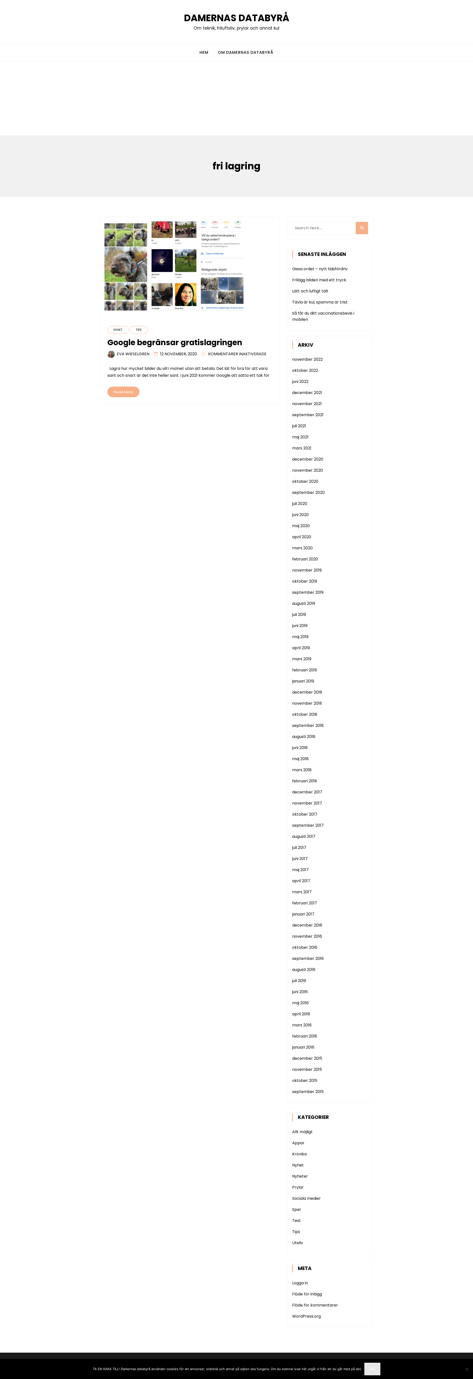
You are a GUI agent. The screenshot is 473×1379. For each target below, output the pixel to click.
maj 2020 (301, 526)
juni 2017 (300, 858)
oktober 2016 (304, 947)
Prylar (298, 1187)
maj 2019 (300, 637)
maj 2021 (300, 437)
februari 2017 (304, 903)
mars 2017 (302, 892)
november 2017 (307, 803)
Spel (296, 1209)
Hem (204, 52)
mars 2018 (302, 770)
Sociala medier (306, 1198)
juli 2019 (299, 614)
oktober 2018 (304, 714)
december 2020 (307, 459)
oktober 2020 (305, 481)
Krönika (299, 1154)
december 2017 (307, 792)
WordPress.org (306, 1316)
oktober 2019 (304, 581)
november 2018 (307, 703)
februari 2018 (304, 781)
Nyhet (118, 330)
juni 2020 (300, 515)
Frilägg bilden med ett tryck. (319, 280)
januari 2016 (303, 1047)
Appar (298, 1143)
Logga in (300, 1283)
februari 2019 (304, 670)
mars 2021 (301, 448)
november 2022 (307, 359)
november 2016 (307, 936)
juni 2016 (300, 992)
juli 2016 (299, 981)
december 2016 (307, 925)
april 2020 (301, 537)
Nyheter (300, 1176)
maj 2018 (300, 759)
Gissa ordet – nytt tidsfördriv (320, 269)
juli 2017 (299, 847)
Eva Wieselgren (133, 354)
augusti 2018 (303, 736)
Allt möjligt (302, 1132)
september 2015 (308, 1091)
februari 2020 (305, 559)
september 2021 (307, 415)
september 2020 (308, 492)
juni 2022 (300, 381)
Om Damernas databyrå (245, 52)
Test (296, 1220)
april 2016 (301, 1014)
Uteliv (297, 1243)
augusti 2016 (303, 969)
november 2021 (307, 404)
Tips (139, 330)
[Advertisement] (236, 98)
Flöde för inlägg (307, 1294)
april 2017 (301, 881)
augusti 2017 (303, 836)
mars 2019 (301, 659)
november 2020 (307, 470)
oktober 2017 (304, 814)
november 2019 (307, 570)
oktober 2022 (305, 370)
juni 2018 (300, 748)
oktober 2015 (304, 1080)
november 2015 (307, 1069)
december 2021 (307, 392)
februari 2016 (304, 1036)
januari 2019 (303, 681)
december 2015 (307, 1058)
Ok (372, 1369)
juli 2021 (299, 426)
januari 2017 (303, 914)
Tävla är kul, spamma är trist (320, 302)
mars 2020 (302, 548)
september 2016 (308, 958)
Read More (123, 391)
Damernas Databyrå (236, 17)
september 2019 (307, 592)
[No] (466, 1369)
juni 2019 (299, 625)
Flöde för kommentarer (315, 1305)
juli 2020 (299, 503)
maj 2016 (300, 1003)
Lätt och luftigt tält (310, 291)
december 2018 (307, 692)
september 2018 (308, 725)
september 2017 (308, 825)
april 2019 (301, 648)
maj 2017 (300, 870)
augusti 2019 (303, 603)
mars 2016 (302, 1025)
